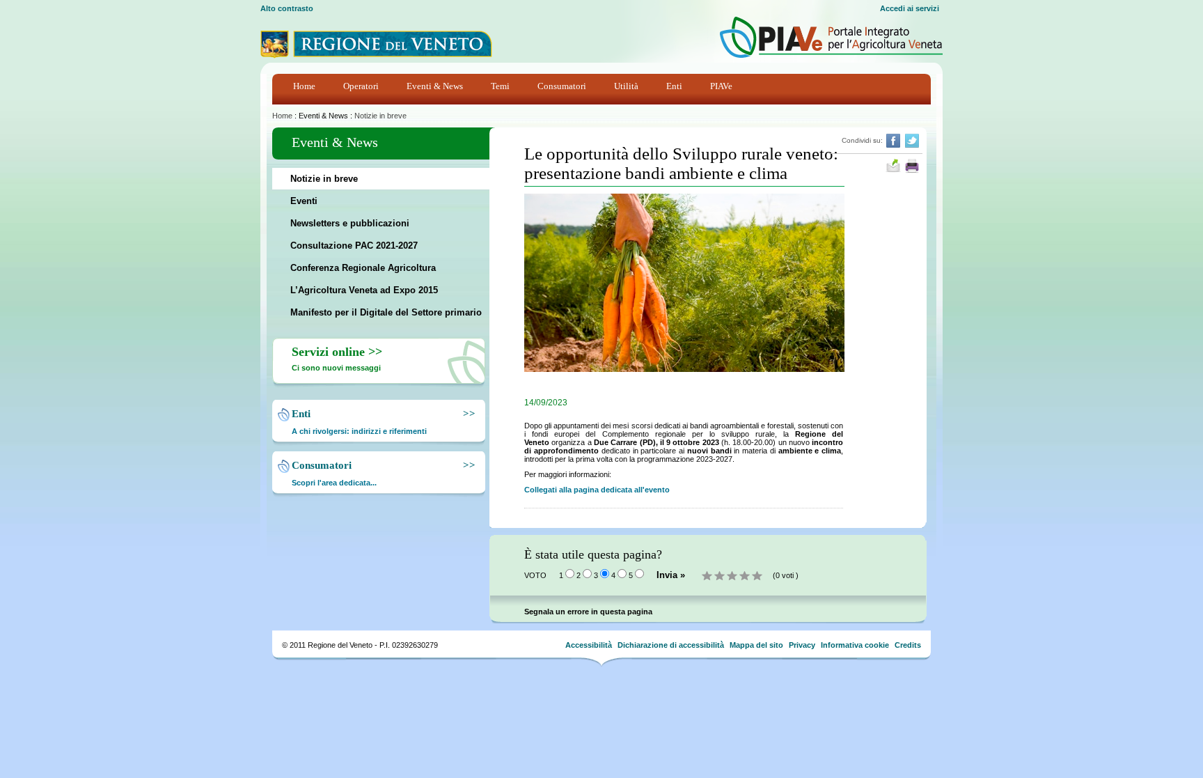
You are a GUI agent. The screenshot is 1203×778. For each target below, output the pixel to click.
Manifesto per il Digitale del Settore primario (386, 312)
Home (304, 86)
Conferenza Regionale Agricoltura (363, 268)
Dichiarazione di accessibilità (671, 645)
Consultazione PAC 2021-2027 (354, 245)
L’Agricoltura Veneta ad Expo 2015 (364, 290)
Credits (908, 645)
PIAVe (721, 86)
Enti (674, 86)
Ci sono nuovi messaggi (336, 368)
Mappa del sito (756, 645)
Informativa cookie (855, 645)
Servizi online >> (337, 352)
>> (466, 413)
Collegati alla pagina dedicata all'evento (597, 489)
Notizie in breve (380, 115)
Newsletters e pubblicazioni (349, 223)
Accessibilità (588, 645)
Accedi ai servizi (909, 8)
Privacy (802, 645)
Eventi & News (435, 86)
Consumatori (561, 86)
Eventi (303, 201)
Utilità (626, 86)
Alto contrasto (286, 8)
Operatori (361, 86)
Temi (500, 86)
